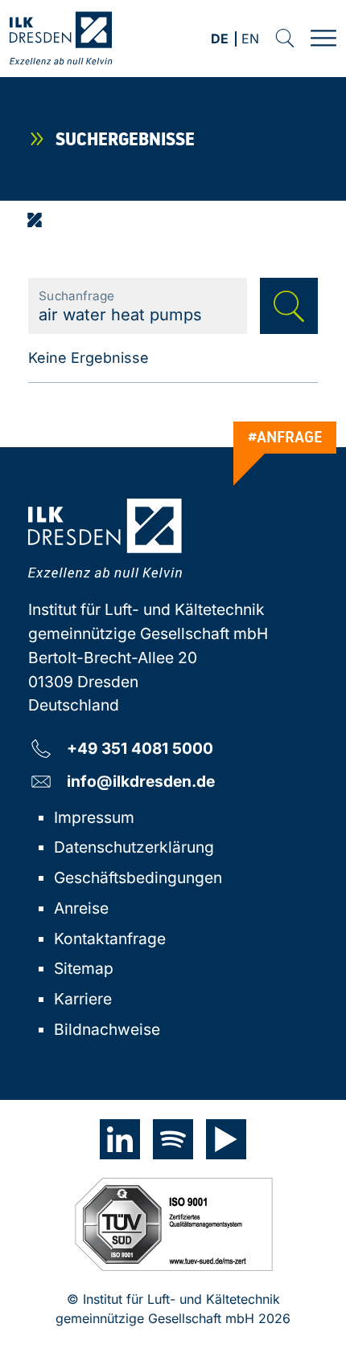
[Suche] (285, 38)
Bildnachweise (107, 1029)
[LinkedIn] (120, 1139)
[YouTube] (226, 1139)
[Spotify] (173, 1139)
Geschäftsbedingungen (138, 877)
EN (250, 40)
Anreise (81, 908)
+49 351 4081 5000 (140, 748)
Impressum (94, 817)
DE (220, 40)
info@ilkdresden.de (141, 781)
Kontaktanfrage (110, 938)
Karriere (83, 998)
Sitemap (83, 968)
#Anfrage (285, 437)
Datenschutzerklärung (134, 847)
